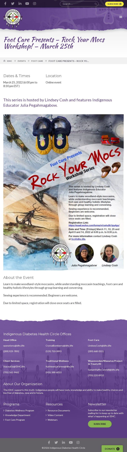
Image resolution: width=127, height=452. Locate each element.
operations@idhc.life (13, 345)
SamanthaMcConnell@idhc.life (103, 369)
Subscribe (113, 4)
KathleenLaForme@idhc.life (60, 366)
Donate (110, 448)
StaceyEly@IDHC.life (14, 366)
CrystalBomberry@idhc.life (59, 345)
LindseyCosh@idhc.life (99, 345)
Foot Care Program (15, 419)
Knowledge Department (17, 415)
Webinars (53, 419)
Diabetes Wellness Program (19, 410)
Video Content (55, 415)
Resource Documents (59, 410)
